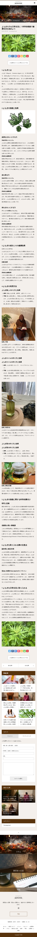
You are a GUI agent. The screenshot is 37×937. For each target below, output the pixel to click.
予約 (18, 914)
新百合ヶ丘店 (15, 928)
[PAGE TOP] (18, 832)
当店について (12, 926)
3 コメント (10, 736)
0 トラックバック (27, 736)
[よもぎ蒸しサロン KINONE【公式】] (18, 897)
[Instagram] (18, 908)
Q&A (21, 928)
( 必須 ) (10, 745)
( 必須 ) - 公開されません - (11, 750)
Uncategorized (13, 31)
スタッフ (25, 926)
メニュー (19, 926)
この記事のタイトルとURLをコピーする (18, 62)
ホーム (4, 926)
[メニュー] (34, 2)
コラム (7, 928)
